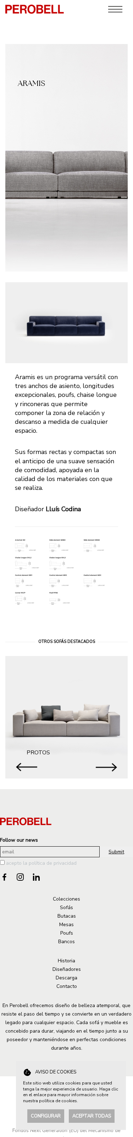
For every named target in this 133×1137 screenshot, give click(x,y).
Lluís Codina (63, 509)
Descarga (66, 977)
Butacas (66, 916)
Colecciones (66, 899)
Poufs (66, 933)
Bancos (66, 941)
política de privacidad (53, 863)
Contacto (66, 986)
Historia (66, 960)
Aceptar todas (91, 1116)
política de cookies (58, 1101)
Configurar (46, 1116)
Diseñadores (66, 969)
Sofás (66, 907)
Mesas (66, 924)
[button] (106, 767)
